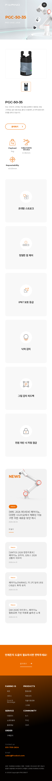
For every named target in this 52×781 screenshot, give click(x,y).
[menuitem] (44, 4)
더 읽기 (11, 529)
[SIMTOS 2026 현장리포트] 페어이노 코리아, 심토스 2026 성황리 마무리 (23, 555)
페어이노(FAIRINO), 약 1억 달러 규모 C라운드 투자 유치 (26, 584)
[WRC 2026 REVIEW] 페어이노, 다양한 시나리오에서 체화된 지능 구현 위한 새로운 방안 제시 (25, 515)
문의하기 (14, 126)
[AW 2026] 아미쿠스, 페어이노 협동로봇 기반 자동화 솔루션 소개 (24, 611)
